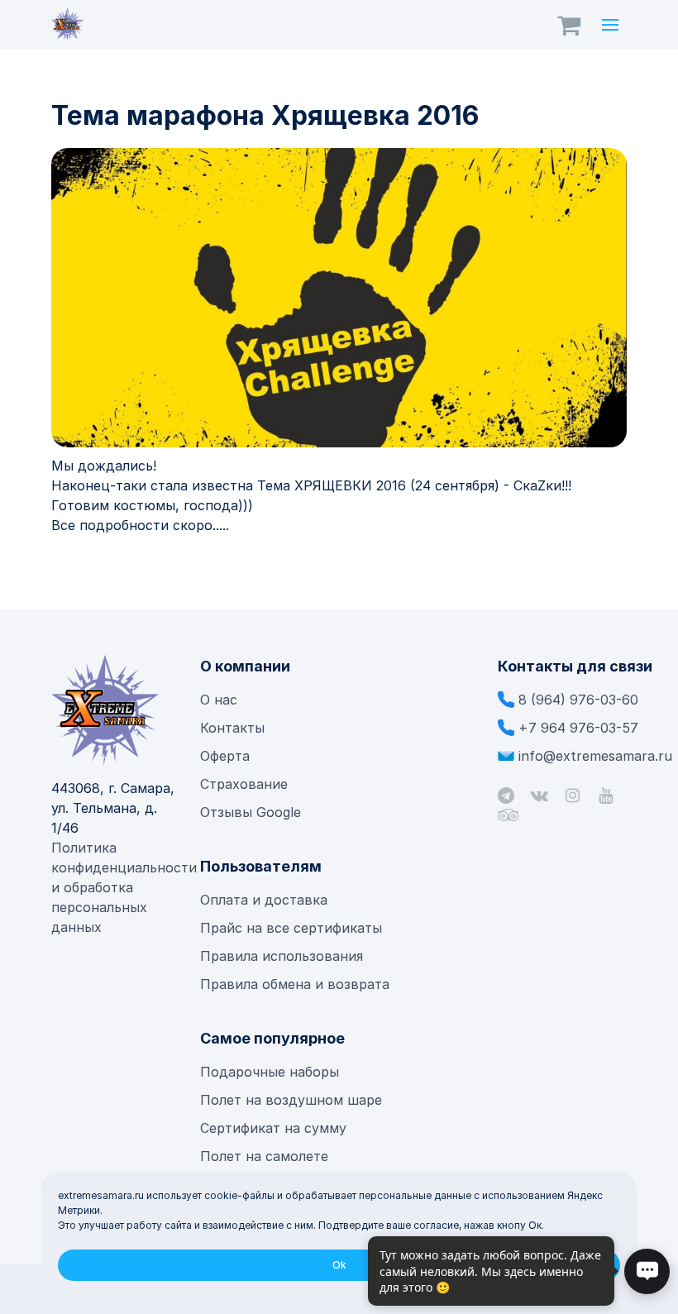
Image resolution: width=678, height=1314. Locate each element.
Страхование (244, 784)
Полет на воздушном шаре (291, 1100)
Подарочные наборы (269, 1071)
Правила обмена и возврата (294, 984)
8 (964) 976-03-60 (578, 699)
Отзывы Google (250, 812)
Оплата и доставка (263, 899)
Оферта (225, 756)
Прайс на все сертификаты (293, 928)
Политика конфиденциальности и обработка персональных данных (124, 887)
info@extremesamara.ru (595, 756)
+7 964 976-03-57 (578, 727)
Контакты (232, 727)
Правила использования (281, 956)
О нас (218, 699)
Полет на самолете (264, 1156)
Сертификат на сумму (273, 1128)
